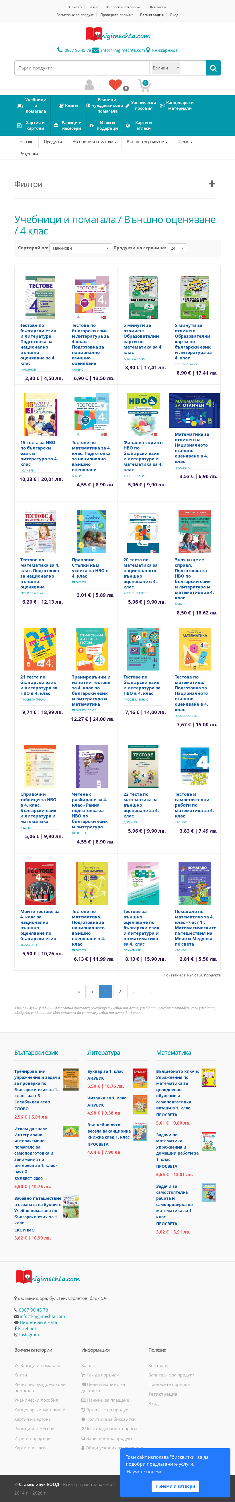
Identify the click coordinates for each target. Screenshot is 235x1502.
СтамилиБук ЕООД (39, 1484)
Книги (20, 1375)
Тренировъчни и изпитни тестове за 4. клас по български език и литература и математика (91, 690)
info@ (122, 50)
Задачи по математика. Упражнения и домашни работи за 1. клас (177, 1147)
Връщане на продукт (107, 1410)
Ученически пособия (36, 1400)
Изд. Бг (25, 827)
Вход (174, 15)
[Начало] (117, 34)
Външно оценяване (145, 141)
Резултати (28, 153)
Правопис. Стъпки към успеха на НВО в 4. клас (90, 568)
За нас (93, 7)
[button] (80, 248)
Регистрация (152, 15)
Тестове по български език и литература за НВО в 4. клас (142, 685)
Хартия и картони (33, 1419)
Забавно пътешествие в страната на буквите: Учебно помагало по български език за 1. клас (38, 1210)
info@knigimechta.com (42, 1316)
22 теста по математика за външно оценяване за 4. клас (141, 805)
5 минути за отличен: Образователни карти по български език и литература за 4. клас (193, 341)
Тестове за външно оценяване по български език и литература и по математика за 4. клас (141, 927)
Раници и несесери (34, 1428)
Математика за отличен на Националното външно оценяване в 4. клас (192, 447)
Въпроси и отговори (123, 7)
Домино (130, 822)
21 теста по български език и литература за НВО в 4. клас (38, 685)
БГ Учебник (132, 950)
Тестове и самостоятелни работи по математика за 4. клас (194, 805)
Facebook (27, 1328)
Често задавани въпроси (110, 1428)
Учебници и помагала (93, 141)
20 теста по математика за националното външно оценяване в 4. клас (141, 573)
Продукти (53, 141)
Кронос (181, 822)
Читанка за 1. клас (106, 1098)
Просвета (182, 467)
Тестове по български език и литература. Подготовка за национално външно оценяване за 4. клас (38, 344)
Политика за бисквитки (110, 1419)
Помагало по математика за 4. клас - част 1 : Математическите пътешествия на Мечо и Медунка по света (195, 927)
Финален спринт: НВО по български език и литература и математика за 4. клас (143, 455)
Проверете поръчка (117, 15)
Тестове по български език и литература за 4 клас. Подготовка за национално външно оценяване (90, 344)
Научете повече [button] (144, 1472)
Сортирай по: (33, 247)
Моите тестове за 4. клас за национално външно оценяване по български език (40, 924)
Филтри (28, 183)
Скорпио (24, 1230)
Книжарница (164, 50)
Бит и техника (31, 593)
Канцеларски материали (40, 1410)
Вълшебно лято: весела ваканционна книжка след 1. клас (109, 1131)
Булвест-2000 (28, 1178)
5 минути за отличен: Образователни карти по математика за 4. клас (143, 338)
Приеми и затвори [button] (175, 1486)
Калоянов (28, 369)
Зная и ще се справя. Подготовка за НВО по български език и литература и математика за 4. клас (194, 578)
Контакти (158, 7)
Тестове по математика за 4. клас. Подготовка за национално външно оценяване (91, 455)
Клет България (135, 359)
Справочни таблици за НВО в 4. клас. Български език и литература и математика (38, 807)
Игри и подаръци (32, 1438)
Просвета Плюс (32, 699)
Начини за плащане (107, 1400)
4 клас (183, 141)
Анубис (77, 369)
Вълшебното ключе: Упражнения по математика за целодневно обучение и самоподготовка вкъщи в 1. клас (177, 1090)
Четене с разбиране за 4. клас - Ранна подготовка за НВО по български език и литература (90, 810)
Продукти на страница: (139, 247)
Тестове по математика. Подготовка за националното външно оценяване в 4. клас (88, 927)
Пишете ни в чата (38, 1322)
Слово (21, 1108)
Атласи (180, 604)
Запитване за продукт (75, 15)
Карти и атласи (30, 1448)
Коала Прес (29, 945)
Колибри (27, 470)
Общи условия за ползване (114, 1448)
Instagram (29, 1334)
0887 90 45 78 (77, 50)
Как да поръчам (102, 1375)
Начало (75, 7)
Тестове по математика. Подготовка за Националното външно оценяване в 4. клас (191, 693)
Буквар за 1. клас (105, 1071)
